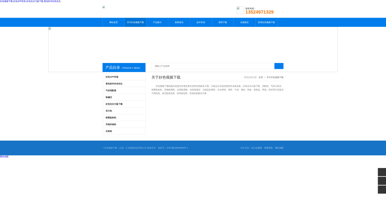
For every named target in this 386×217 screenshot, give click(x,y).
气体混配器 (111, 90)
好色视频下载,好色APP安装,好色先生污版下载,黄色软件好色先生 (30, 1)
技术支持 (201, 22)
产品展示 (157, 22)
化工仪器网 (256, 148)
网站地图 (279, 148)
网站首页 (113, 22)
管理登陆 (268, 148)
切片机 (109, 111)
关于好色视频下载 (135, 22)
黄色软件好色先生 (114, 83)
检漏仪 (109, 97)
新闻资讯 (179, 22)
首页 (261, 77)
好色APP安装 (112, 77)
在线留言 (244, 22)
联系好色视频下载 (266, 22)
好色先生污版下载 (114, 104)
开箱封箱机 (111, 124)
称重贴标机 (111, 117)
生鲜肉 (109, 131)
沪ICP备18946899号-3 (177, 148)
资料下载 (222, 22)
